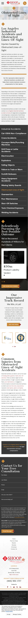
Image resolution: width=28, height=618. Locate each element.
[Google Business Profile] (14, 587)
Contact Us (14, 549)
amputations (20, 386)
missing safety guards (8, 376)
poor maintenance (9, 382)
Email (2, 489)
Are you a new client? (6, 494)
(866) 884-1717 (14, 581)
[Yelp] (17, 587)
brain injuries (10, 388)
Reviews (14, 545)
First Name (4, 475)
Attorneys (14, 547)
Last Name (4, 480)
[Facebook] (7, 587)
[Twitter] (11, 587)
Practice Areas (14, 541)
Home (13, 539)
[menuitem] (14, 133)
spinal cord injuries (18, 388)
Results (14, 543)
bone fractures (13, 386)
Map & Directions (13, 574)
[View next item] (4, 281)
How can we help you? (7, 499)
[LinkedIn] (20, 587)
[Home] (13, 3)
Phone (3, 484)
